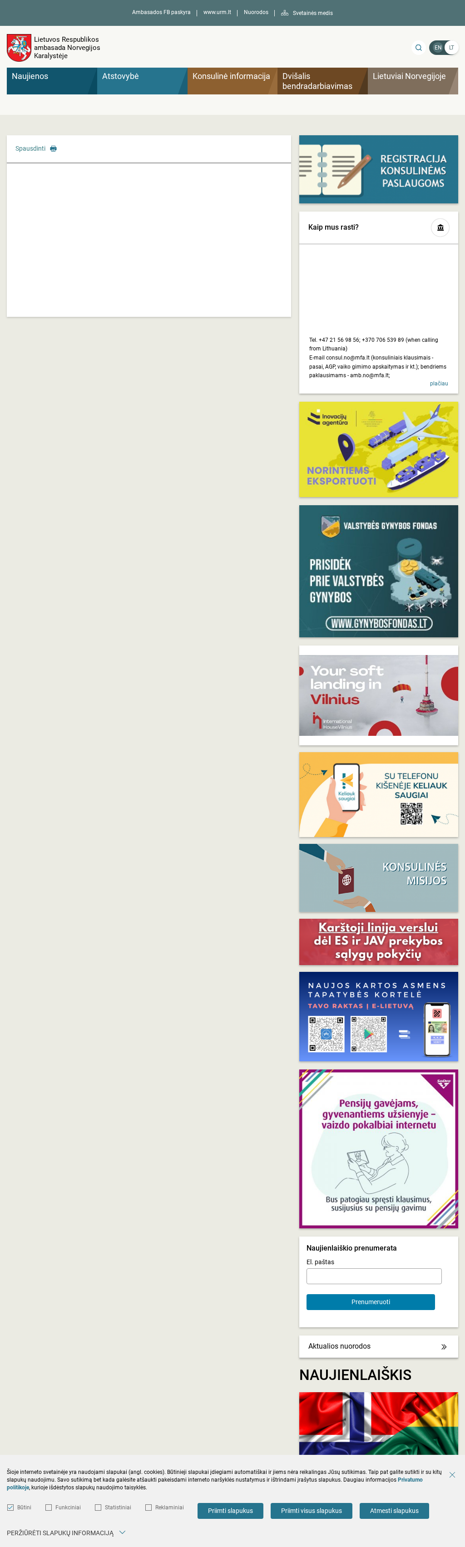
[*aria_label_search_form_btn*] (418, 47)
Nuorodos (256, 12)
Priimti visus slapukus (311, 1510)
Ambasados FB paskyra (161, 12)
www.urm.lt (217, 12)
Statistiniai (118, 1507)
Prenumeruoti (370, 1302)
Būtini (24, 1507)
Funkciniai (68, 1507)
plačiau (439, 383)
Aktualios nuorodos (339, 1346)
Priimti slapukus (230, 1510)
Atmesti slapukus (394, 1510)
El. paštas (320, 1262)
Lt (451, 47)
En (438, 47)
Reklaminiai (169, 1507)
